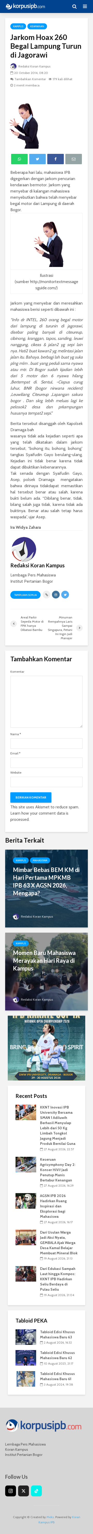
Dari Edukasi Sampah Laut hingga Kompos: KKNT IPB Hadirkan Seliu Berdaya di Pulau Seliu (57, 1279)
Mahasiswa (40, 860)
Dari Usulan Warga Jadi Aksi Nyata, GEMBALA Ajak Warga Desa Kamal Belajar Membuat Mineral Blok (59, 1242)
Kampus (18, 26)
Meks (50, 1517)
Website (15, 772)
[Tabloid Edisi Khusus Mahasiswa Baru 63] (26, 1336)
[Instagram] (10, 1490)
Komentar (17, 671)
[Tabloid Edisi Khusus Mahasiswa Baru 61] (26, 1378)
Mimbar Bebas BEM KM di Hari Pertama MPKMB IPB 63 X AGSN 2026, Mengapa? (46, 881)
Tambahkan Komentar (30, 79)
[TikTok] (36, 1490)
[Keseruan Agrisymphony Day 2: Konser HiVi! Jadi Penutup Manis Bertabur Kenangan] (26, 1164)
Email (15, 753)
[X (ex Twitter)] (23, 1490)
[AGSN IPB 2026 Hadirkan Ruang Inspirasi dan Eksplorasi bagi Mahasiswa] (26, 1200)
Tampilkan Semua (25, 595)
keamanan (37, 26)
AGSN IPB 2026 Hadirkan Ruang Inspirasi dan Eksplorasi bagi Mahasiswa (53, 1206)
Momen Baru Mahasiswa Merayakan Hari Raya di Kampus (44, 960)
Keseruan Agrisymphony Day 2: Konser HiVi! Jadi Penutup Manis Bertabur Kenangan (57, 1169)
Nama (15, 734)
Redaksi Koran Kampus (34, 66)
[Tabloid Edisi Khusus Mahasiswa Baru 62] (26, 1357)
